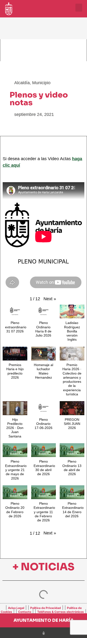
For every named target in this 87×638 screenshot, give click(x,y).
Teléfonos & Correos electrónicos (60, 612)
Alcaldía (22, 82)
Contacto (24, 612)
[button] (78, 8)
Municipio (41, 82)
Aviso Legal (16, 608)
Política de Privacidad (45, 608)
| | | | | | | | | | (43, 609)
